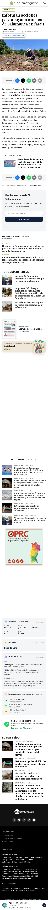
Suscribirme (24, 219)
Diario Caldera (30, 857)
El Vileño (27, 878)
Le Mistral (36, 889)
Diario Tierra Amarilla (17, 860)
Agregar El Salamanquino (12, 35)
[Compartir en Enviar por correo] (34, 80)
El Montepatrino (17, 874)
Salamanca (8, 239)
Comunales (28, 236)
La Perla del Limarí (31, 874)
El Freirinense (28, 862)
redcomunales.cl (8, 836)
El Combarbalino (19, 876)
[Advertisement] (24, 378)
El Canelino (30, 876)
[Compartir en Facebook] (17, 80)
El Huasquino (17, 862)
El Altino (30, 860)
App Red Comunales (26, 891)
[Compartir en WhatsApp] (28, 80)
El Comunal (6, 869)
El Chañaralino (18, 857)
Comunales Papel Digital (11, 889)
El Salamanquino (16, 878)
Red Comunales (10, 29)
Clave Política (26, 889)
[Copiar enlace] (40, 80)
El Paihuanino (16, 871)
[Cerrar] (44, 905)
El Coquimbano (28, 869)
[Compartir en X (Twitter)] (23, 80)
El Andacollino (28, 871)
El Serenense (16, 869)
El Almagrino (6, 857)
